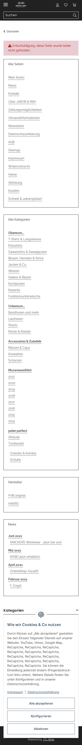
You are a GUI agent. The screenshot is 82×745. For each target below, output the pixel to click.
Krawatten (15, 354)
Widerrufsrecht (19, 166)
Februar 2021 (17, 579)
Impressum (15, 692)
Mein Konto (16, 77)
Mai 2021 (14, 550)
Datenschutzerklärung (43, 692)
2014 (11, 421)
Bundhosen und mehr (23, 312)
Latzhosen (15, 319)
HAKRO (13, 503)
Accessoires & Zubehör (24, 341)
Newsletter (16, 126)
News (12, 85)
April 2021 (15, 565)
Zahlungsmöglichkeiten (25, 110)
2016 (11, 408)
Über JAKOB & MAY (22, 101)
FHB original (17, 495)
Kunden (13, 190)
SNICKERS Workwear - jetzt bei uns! (36, 542)
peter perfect (17, 431)
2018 (11, 395)
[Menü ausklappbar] (5, 2)
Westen (13, 271)
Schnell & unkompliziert (25, 199)
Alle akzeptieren (41, 703)
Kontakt (13, 93)
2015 (11, 414)
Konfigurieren (41, 716)
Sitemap (14, 150)
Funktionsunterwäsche (24, 296)
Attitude (14, 437)
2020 (11, 383)
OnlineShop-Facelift (24, 571)
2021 (11, 376)
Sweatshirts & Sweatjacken (27, 252)
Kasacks (14, 290)
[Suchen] (75, 15)
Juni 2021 (15, 536)
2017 (11, 402)
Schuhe (15, 459)
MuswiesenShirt (19, 370)
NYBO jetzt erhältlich (25, 556)
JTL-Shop (48, 739)
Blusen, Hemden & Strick (26, 258)
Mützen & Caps (19, 347)
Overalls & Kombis (23, 453)
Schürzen (15, 360)
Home (12, 174)
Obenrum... (16, 233)
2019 (11, 389)
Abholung (15, 182)
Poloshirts (15, 245)
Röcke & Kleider (19, 331)
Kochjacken (16, 283)
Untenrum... (16, 306)
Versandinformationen (24, 118)
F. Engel (15, 585)
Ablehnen (41, 729)
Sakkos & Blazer (19, 277)
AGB (11, 142)
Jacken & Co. (17, 264)
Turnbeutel (16, 443)
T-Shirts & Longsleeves (24, 239)
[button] (57, 4)
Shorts (12, 325)
